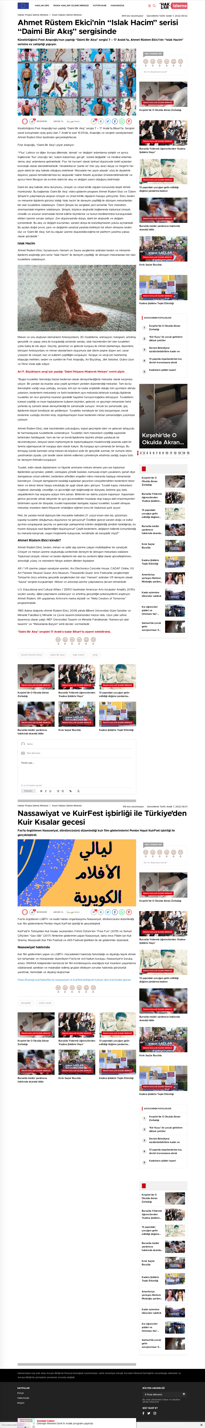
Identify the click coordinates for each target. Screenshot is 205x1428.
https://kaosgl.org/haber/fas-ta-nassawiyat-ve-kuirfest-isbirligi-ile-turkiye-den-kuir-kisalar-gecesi (74, 979)
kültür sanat (45, 1003)
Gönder (28, 791)
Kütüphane (99, 6)
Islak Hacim (78, 655)
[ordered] (58, 791)
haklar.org (42, 6)
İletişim (20, 1403)
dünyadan (26, 1003)
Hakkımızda (117, 6)
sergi (95, 655)
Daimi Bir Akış (57, 655)
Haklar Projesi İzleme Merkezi (33, 15)
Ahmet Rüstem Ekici (31, 655)
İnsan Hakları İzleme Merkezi (71, 6)
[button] (137, 453)
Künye (20, 1393)
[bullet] (62, 791)
